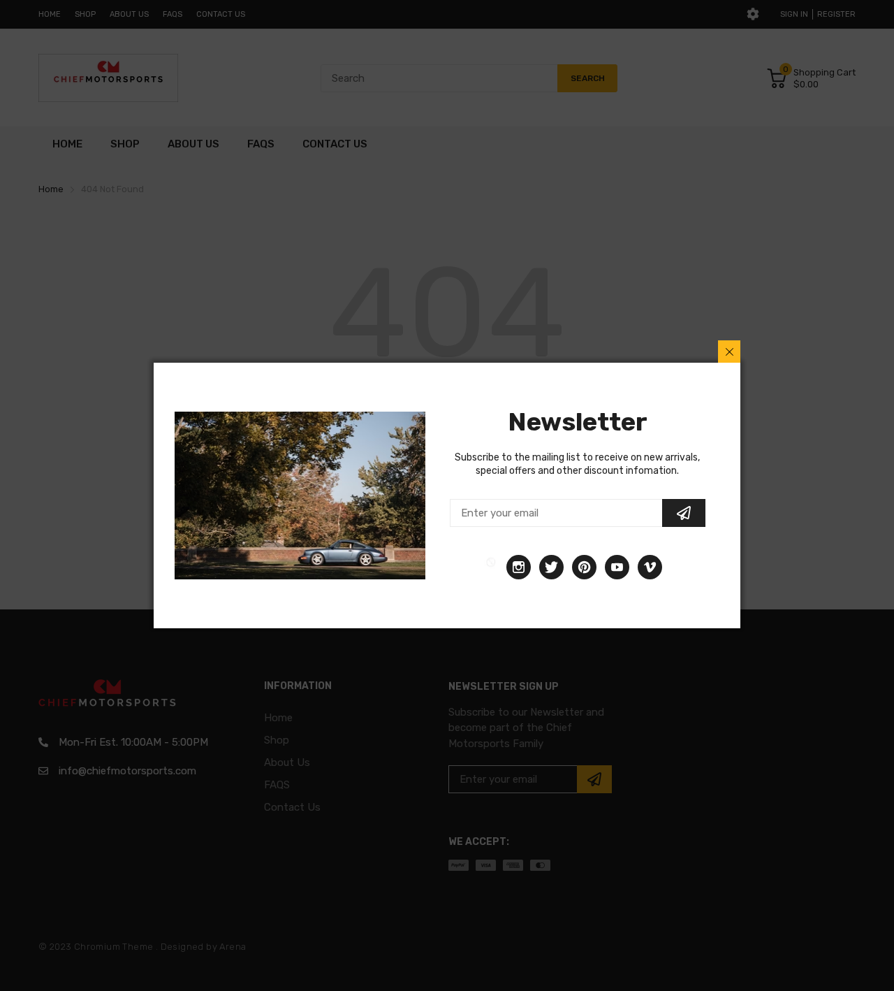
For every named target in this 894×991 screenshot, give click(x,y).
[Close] (729, 351)
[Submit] (683, 513)
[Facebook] (491, 567)
